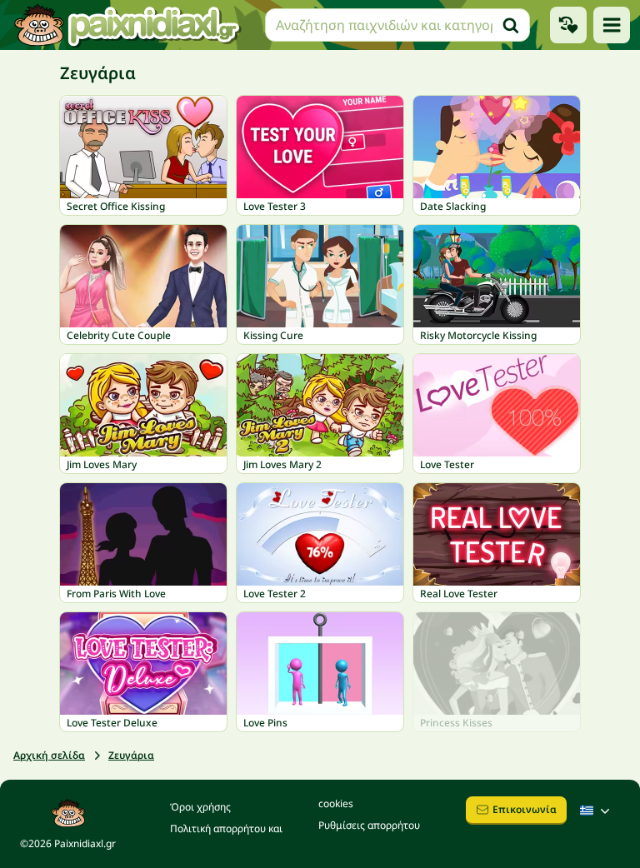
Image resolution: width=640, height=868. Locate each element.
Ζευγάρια (131, 755)
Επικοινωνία (524, 809)
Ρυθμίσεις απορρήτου (369, 825)
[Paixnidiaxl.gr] (127, 25)
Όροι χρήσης (200, 807)
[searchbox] (397, 25)
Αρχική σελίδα (49, 755)
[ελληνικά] (596, 810)
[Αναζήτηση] (510, 25)
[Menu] (611, 25)
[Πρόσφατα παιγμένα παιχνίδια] (568, 25)
